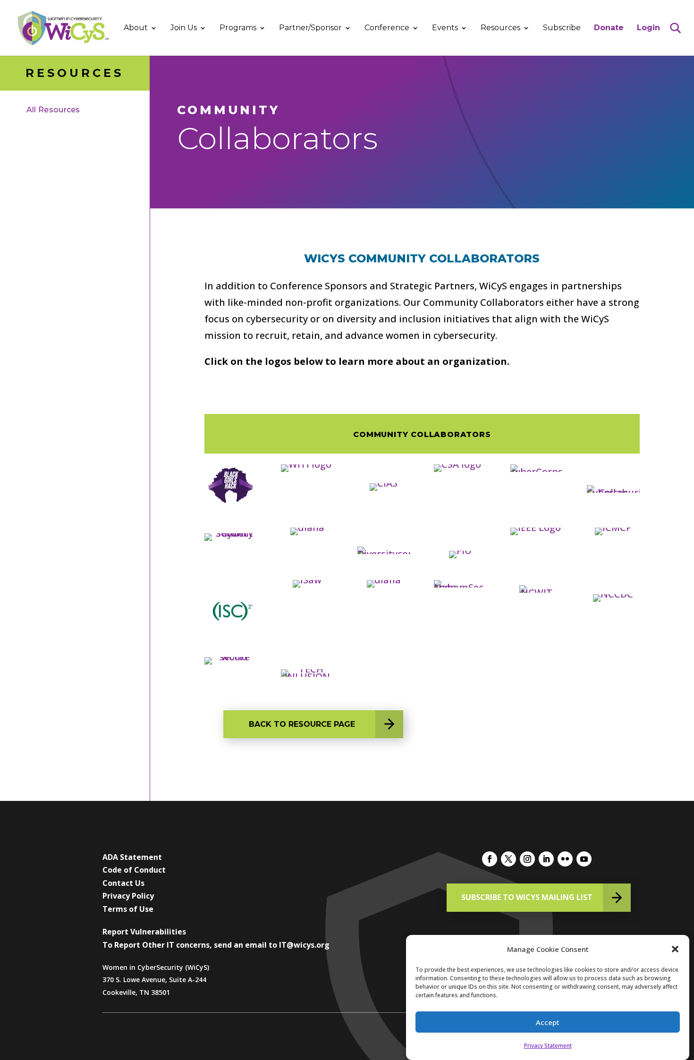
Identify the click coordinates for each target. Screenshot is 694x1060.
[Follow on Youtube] (584, 859)
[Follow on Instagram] (527, 859)
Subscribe (562, 28)
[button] (675, 949)
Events (445, 28)
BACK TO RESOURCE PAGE (302, 724)
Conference (386, 28)
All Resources (53, 109)
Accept (547, 1022)
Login (648, 28)
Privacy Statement (548, 1046)
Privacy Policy (128, 896)
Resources (500, 28)
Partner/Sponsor (310, 28)
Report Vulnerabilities (144, 931)
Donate (609, 28)
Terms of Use (127, 909)
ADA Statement (132, 857)
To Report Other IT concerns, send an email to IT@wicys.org (216, 945)
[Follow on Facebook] (489, 859)
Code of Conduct (134, 870)
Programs (238, 28)
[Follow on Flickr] (565, 859)
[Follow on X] (508, 859)
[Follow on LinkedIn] (546, 859)
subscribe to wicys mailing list (526, 897)
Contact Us (123, 883)
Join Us (183, 28)
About (136, 28)
